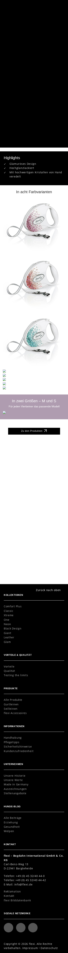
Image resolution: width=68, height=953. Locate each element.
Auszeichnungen (15, 789)
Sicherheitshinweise (18, 746)
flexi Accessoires (15, 713)
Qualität (9, 671)
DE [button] (51, 5)
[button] (59, 5)
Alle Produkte (13, 700)
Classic (8, 611)
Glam (7, 642)
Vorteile (9, 666)
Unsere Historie (14, 775)
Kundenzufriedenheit (18, 751)
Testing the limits (16, 675)
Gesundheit (12, 827)
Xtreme (9, 615)
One (6, 620)
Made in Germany (16, 784)
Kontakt (9, 896)
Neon (7, 624)
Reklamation (12, 891)
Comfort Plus (13, 606)
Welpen (9, 831)
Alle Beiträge (13, 818)
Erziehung (11, 822)
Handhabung (13, 737)
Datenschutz (49, 948)
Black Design (12, 628)
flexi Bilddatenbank (17, 900)
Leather (9, 637)
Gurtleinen (11, 704)
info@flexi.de (23, 884)
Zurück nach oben (48, 590)
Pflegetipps (11, 742)
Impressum (30, 948)
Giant (7, 633)
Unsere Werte (13, 780)
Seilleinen (11, 708)
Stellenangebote (15, 793)
